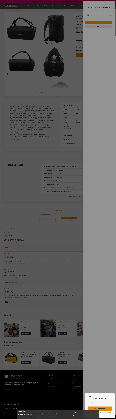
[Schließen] (112, 396)
